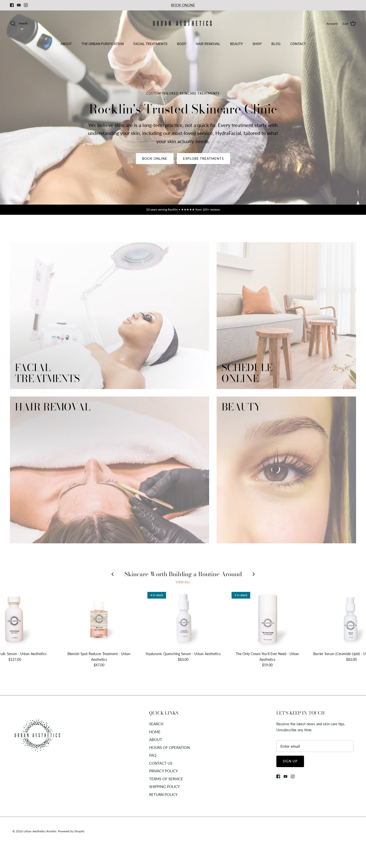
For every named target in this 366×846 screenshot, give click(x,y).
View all (183, 581)
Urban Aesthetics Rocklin (40, 831)
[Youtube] (19, 5)
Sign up (290, 761)
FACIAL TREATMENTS (150, 44)
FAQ (152, 755)
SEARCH (156, 724)
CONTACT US (160, 763)
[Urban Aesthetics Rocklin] (183, 23)
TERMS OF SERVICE (166, 779)
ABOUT (66, 44)
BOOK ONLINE (183, 5)
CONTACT (298, 44)
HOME (155, 732)
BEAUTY (236, 44)
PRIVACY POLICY (163, 771)
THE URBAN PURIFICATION (102, 44)
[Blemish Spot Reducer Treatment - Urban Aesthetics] (99, 619)
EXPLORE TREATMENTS (203, 159)
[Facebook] (12, 5)
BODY (181, 44)
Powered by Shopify (71, 831)
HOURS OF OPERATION (169, 747)
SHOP (257, 44)
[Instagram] (26, 5)
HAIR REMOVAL (208, 44)
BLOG (276, 44)
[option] (183, 107)
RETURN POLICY (163, 794)
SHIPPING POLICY (164, 786)
